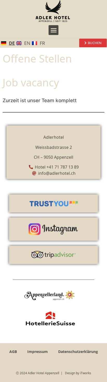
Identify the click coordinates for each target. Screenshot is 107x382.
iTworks (85, 373)
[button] (53, 30)
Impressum (37, 351)
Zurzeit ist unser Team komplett (40, 100)
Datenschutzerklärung (78, 351)
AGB (13, 351)
